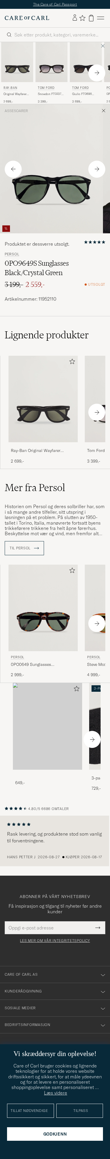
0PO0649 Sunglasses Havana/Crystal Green (31, 665)
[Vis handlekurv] (91, 18)
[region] (55, 841)
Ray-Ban (10, 88)
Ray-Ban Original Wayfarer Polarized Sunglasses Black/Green (43, 451)
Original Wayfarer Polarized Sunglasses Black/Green (15, 94)
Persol (12, 254)
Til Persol (21, 548)
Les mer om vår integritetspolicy (55, 940)
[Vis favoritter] (82, 18)
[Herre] (47, 726)
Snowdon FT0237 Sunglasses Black (49, 94)
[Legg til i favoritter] (71, 363)
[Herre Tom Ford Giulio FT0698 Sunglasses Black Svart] (86, 62)
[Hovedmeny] (100, 18)
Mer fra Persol (35, 487)
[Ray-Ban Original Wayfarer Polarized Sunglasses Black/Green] (43, 446)
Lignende (47, 335)
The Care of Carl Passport (55, 4)
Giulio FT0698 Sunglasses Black (83, 94)
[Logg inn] (75, 17)
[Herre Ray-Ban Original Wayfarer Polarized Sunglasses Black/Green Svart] (17, 62)
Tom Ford (46, 88)
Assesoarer (16, 111)
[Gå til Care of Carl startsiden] (27, 18)
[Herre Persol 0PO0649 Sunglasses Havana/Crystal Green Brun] (43, 608)
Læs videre (55, 1092)
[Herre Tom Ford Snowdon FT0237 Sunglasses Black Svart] (51, 62)
